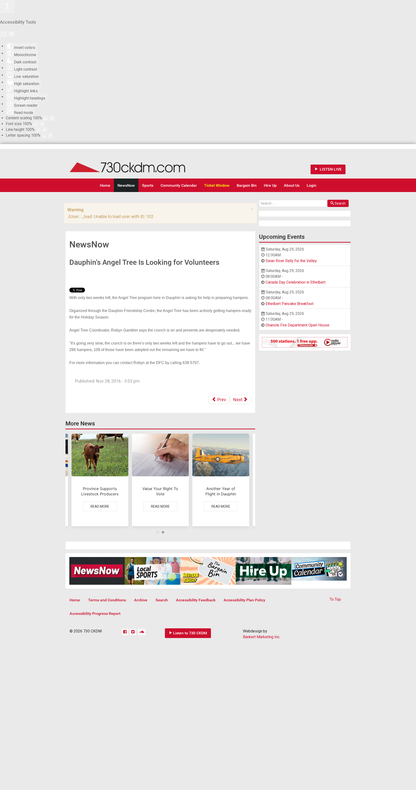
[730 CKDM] (142, 164)
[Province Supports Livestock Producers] (100, 480)
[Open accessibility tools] (7, 6)
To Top (335, 599)
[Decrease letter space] (44, 135)
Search (340, 203)
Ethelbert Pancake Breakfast (289, 303)
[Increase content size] (52, 118)
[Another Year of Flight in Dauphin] (220, 480)
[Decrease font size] (35, 123)
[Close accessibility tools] (11, 34)
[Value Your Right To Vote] (160, 480)
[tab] (157, 532)
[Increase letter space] (50, 135)
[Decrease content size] (45, 118)
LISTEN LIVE (330, 169)
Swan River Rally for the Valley (291, 261)
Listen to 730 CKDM (190, 633)
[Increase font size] (42, 123)
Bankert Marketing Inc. (261, 637)
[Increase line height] (44, 129)
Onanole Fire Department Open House (297, 325)
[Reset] (3, 34)
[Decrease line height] (38, 129)
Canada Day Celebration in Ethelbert (295, 282)
